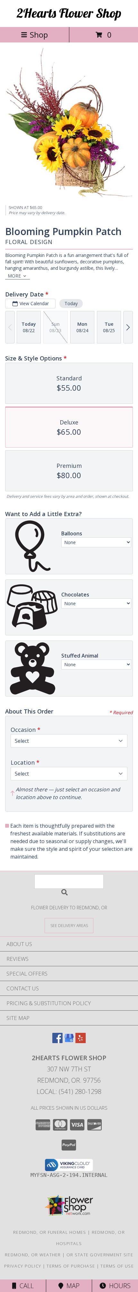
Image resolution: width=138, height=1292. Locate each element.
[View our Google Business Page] (69, 1041)
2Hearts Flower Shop (69, 13)
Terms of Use (117, 1266)
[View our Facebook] (57, 1041)
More (14, 276)
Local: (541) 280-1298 (69, 1091)
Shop (39, 34)
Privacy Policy (22, 1266)
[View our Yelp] (80, 1041)
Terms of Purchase (71, 1266)
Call (25, 1285)
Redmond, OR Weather (33, 1255)
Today (71, 303)
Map (71, 1285)
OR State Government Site (99, 1255)
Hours (118, 1285)
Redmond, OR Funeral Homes (49, 1232)
